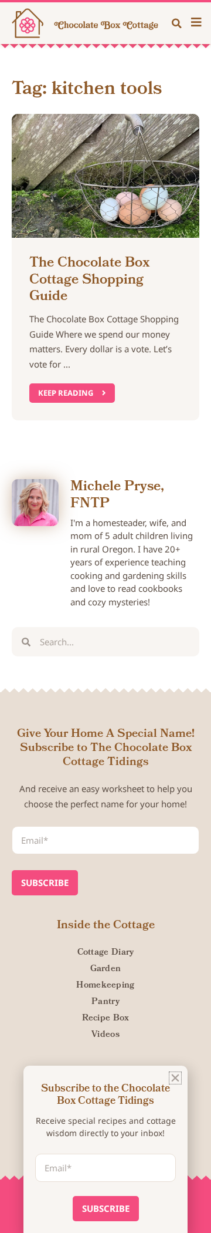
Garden (105, 969)
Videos (105, 1035)
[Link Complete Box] (105, 267)
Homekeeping (105, 985)
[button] (176, 23)
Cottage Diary (105, 953)
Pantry (105, 1002)
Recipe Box (106, 1018)
